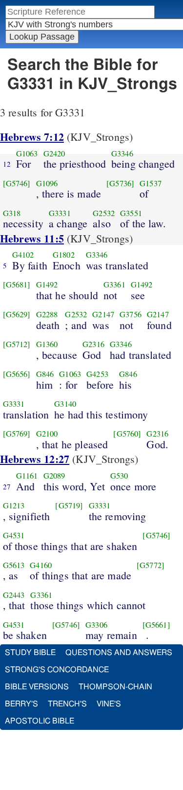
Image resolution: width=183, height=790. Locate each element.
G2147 (103, 314)
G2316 (93, 344)
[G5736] (120, 183)
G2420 (54, 153)
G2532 (104, 213)
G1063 (27, 153)
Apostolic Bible (39, 721)
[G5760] (127, 433)
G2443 (14, 595)
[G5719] (69, 505)
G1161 (27, 475)
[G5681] (17, 284)
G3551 (131, 213)
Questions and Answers (118, 653)
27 (7, 486)
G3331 (60, 213)
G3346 (122, 153)
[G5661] (156, 624)
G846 (45, 374)
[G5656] (17, 374)
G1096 (47, 183)
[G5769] (17, 433)
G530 (119, 475)
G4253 (97, 374)
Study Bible (30, 653)
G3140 (65, 403)
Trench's (67, 704)
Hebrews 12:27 (34, 459)
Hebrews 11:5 (32, 238)
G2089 (54, 475)
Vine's (109, 704)
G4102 (23, 254)
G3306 (96, 624)
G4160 (41, 565)
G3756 (131, 314)
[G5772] (150, 565)
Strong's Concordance (57, 670)
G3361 (114, 284)
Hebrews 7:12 (32, 137)
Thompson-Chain (115, 687)
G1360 (47, 344)
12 (7, 164)
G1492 (47, 284)
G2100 (47, 433)
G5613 (14, 565)
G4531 (14, 535)
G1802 (64, 254)
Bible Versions (37, 687)
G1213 (14, 505)
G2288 (47, 314)
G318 (12, 213)
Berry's (21, 704)
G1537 (151, 183)
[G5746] (17, 183)
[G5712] (17, 344)
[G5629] (17, 314)
